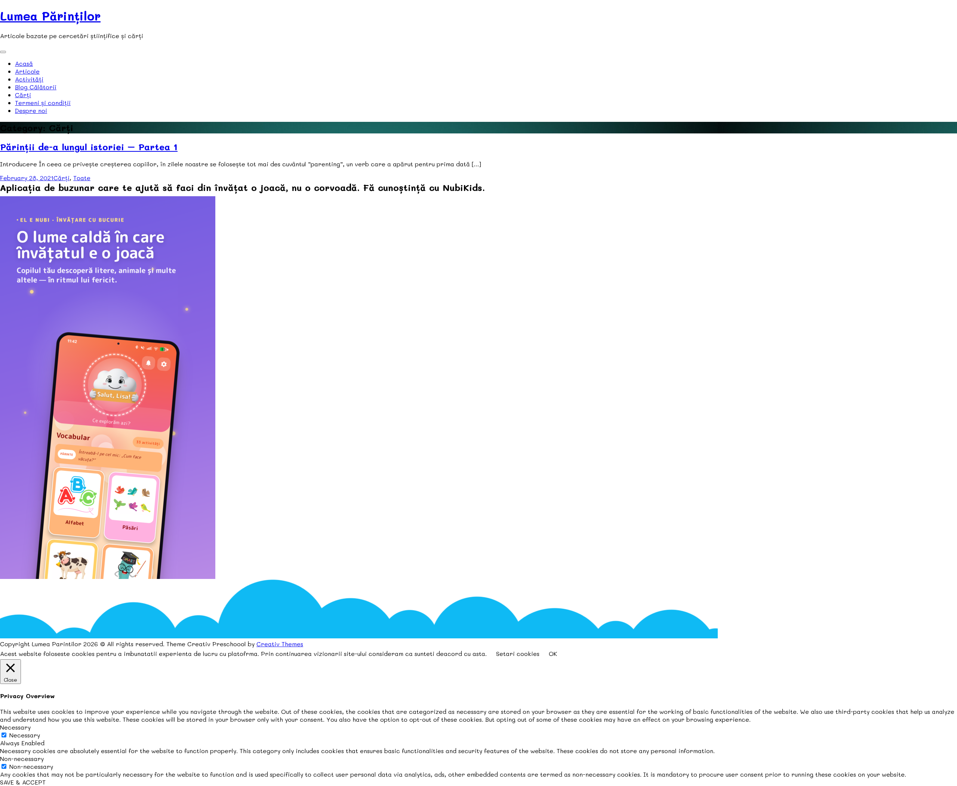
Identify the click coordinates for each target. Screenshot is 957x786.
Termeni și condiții (43, 103)
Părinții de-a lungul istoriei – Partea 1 (89, 146)
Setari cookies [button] (517, 653)
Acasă (24, 63)
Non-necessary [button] (22, 758)
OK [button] (553, 653)
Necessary (24, 735)
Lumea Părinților (50, 16)
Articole (27, 71)
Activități (29, 79)
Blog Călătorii (35, 87)
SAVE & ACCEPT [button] (23, 782)
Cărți (23, 95)
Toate (81, 178)
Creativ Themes (279, 644)
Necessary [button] (15, 727)
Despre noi (31, 110)
